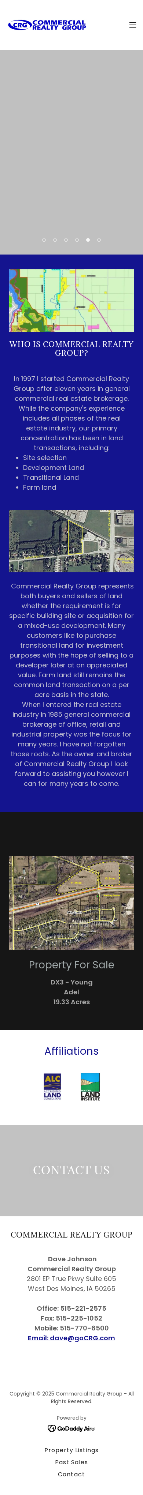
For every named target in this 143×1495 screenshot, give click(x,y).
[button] (132, 25)
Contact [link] (71, 1474)
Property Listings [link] (71, 1450)
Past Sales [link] (71, 1462)
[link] (47, 25)
